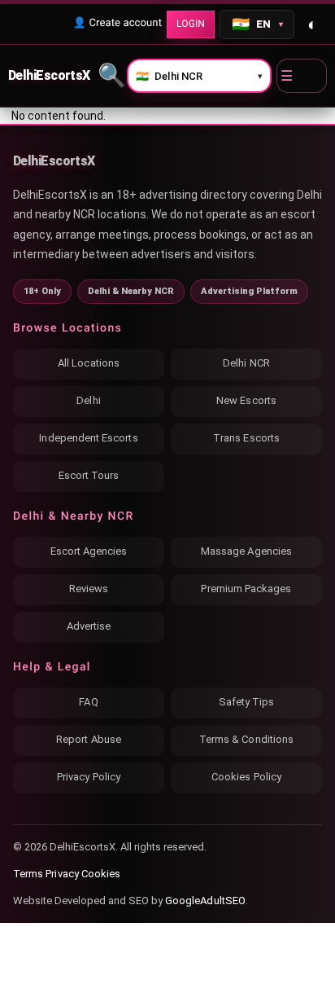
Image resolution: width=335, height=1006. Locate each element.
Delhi (88, 400)
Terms (28, 874)
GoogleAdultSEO (205, 900)
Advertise (89, 626)
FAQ (88, 702)
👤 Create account (117, 23)
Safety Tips (247, 702)
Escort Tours (89, 475)
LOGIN (190, 23)
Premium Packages (246, 588)
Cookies (100, 874)
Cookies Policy (246, 777)
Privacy (62, 874)
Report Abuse (88, 739)
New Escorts (246, 400)
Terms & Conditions (246, 739)
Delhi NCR (246, 363)
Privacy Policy (88, 777)
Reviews (88, 588)
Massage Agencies (246, 551)
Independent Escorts (88, 438)
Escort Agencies (89, 551)
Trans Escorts (246, 438)
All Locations (89, 363)
